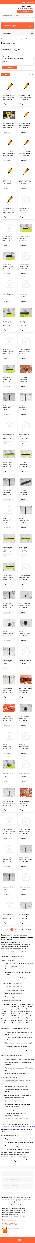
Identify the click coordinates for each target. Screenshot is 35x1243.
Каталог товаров (10, 26)
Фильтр (7, 74)
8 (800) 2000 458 (26, 6)
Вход (23, 2)
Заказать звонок (25, 11)
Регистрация (30, 2)
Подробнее (7, 104)
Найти (10, 67)
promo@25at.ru (14, 1228)
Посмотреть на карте (9, 1220)
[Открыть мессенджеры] (5, 1231)
